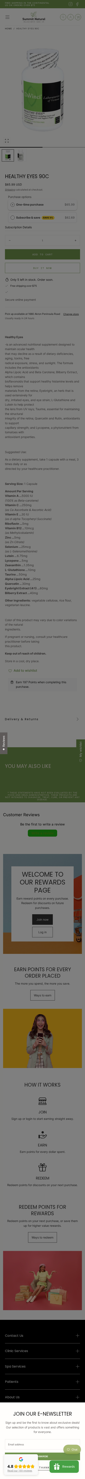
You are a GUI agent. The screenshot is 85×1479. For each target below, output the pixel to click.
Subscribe (42, 1456)
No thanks (42, 1467)
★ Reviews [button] (3, 743)
